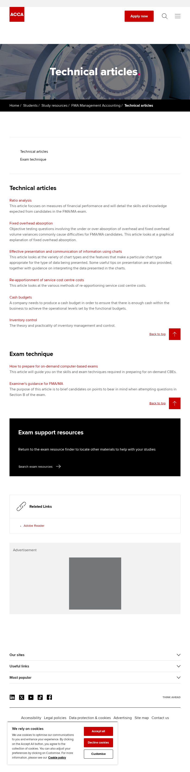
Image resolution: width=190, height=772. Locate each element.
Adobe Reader (34, 526)
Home (14, 105)
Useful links (19, 666)
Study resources (54, 105)
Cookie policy (57, 758)
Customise (98, 754)
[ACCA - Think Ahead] (17, 20)
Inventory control (23, 320)
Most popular (21, 677)
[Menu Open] (177, 16)
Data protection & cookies (90, 718)
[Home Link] (171, 697)
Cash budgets (21, 297)
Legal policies (55, 718)
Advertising (123, 718)
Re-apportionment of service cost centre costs (47, 280)
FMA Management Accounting (95, 105)
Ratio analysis (21, 200)
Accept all (98, 731)
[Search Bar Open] (164, 16)
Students (30, 105)
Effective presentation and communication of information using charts (66, 251)
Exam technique (33, 159)
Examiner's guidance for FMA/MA (36, 383)
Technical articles (34, 151)
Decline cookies (98, 742)
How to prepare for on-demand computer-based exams (54, 366)
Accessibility (31, 718)
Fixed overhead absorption (31, 223)
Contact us (160, 718)
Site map (142, 718)
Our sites (17, 655)
